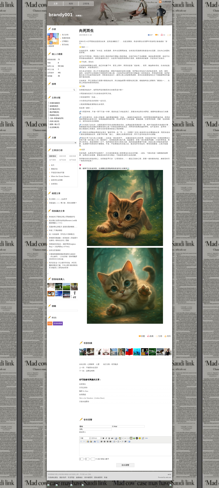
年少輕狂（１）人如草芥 (58, 199)
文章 (56, 4)
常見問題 (71, 477)
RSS (50, 323)
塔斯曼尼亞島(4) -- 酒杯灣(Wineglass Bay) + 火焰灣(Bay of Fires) (62, 245)
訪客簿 (86, 4)
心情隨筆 (90, 364)
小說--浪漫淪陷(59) (56, 118)
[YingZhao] (160, 351)
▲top (169, 474)
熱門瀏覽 (52, 160)
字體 (81, 438)
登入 (154, 486)
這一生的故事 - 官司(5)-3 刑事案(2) (61, 234)
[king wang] (121, 351)
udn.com (168, 477)
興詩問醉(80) (54, 112)
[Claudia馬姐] (82, 351)
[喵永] (152, 351)
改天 (52, 165)
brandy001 (61, 14)
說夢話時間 (90, 371)
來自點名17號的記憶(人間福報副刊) (62, 217)
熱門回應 (62, 160)
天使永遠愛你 (84, 401)
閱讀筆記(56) (54, 115)
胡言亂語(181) (55, 109)
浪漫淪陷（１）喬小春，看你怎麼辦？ (63, 203)
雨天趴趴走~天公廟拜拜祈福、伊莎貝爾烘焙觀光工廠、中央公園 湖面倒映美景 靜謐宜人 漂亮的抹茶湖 (63, 265)
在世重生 (82, 384)
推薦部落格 (66, 38)
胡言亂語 (114, 364)
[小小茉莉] (167, 351)
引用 (160, 336)
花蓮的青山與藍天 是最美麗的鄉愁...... (63, 227)
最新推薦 (72, 156)
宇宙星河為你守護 (57, 173)
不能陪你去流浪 (92, 367)
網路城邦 (165, 486)
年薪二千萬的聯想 (55, 230)
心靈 (97, 364)
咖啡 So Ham (83, 391)
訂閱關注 (65, 41)
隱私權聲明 (98, 477)
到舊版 (78, 16)
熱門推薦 (72, 160)
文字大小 (94, 438)
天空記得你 (83, 387)
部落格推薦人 (58, 279)
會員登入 (82, 432)
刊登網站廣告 (53, 477)
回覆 (143, 336)
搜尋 (74, 89)
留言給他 (65, 45)
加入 (159, 486)
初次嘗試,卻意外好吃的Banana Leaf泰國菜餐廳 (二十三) (63, 222)
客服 (105, 477)
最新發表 (52, 156)
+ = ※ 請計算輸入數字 (96, 459)
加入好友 (65, 35)
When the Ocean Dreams (60, 176)
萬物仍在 (54, 169)
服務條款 (79, 477)
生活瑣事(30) (54, 127)
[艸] (106, 351)
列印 (169, 336)
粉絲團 (52, 486)
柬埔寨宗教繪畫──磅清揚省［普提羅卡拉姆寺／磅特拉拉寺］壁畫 (63, 239)
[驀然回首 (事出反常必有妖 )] (90, 351)
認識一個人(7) (55, 124)
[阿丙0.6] (137, 351)
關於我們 (63, 477)
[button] (85, 438)
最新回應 (62, 156)
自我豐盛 (82, 394)
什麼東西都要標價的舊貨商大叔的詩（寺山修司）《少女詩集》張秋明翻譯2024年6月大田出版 (63, 256)
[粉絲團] (48, 485)
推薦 (151, 336)
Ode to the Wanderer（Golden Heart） (92, 398)
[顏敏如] (98, 351)
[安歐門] (144, 351)
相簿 (71, 4)
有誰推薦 (88, 343)
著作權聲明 (88, 477)
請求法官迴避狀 (55, 250)
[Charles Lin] (113, 351)
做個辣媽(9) (54, 106)
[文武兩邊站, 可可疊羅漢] (129, 351)
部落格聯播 (58, 323)
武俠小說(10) (54, 121)
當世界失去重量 (57, 180)
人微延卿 (50, 46)
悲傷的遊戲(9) (55, 103)
